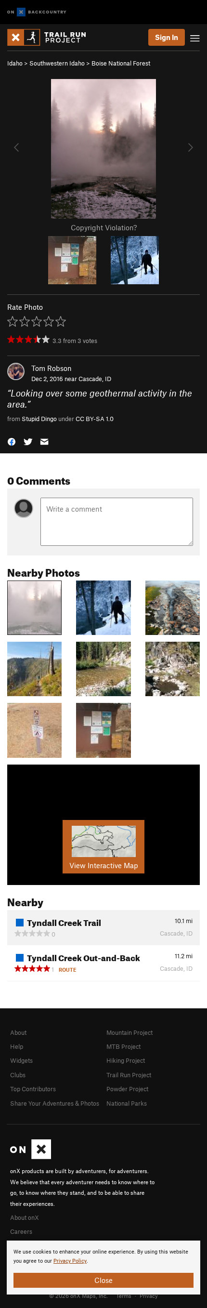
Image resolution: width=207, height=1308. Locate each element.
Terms (123, 1295)
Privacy (149, 1295)
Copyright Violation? (104, 227)
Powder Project (127, 1089)
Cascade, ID (94, 379)
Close (103, 1280)
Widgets (21, 1060)
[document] (103, 1267)
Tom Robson (51, 368)
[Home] (51, 37)
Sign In (166, 37)
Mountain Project (129, 1032)
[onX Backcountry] (37, 12)
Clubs (18, 1075)
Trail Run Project (128, 1075)
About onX (24, 1217)
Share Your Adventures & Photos (54, 1103)
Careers (21, 1231)
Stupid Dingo (39, 419)
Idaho (15, 63)
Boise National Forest (120, 63)
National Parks (126, 1103)
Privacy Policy (70, 1261)
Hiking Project (125, 1060)
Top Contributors (33, 1089)
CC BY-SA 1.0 (95, 419)
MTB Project (123, 1046)
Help (16, 1046)
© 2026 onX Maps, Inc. (78, 1295)
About (18, 1032)
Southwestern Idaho (57, 63)
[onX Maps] (30, 1157)
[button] (11, 441)
